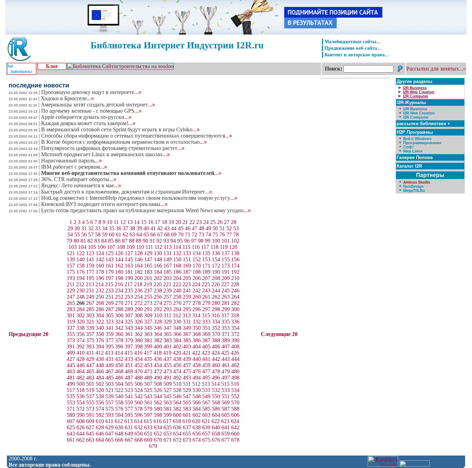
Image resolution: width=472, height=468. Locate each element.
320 (80, 322)
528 (177, 390)
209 (225, 278)
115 (186, 247)
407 (225, 346)
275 (167, 303)
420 (177, 353)
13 (130, 222)
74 (208, 234)
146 (138, 259)
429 (90, 359)
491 (167, 378)
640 (216, 427)
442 (216, 359)
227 (225, 284)
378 (119, 340)
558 (119, 402)
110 (140, 247)
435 (148, 359)
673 (187, 440)
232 (100, 290)
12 (123, 222)
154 (216, 259)
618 (177, 421)
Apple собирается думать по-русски (86, 117)
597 (148, 415)
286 (100, 309)
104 (82, 247)
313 (186, 315)
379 (129, 340)
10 (109, 222)
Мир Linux (413, 151)
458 (196, 365)
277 (187, 303)
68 (167, 234)
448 (100, 365)
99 (207, 241)
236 (138, 290)
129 (148, 253)
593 (109, 415)
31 (84, 228)
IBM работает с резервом (74, 167)
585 (206, 409)
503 (109, 384)
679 (153, 446)
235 (129, 290)
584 (196, 409)
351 (206, 328)
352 (216, 328)
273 (148, 303)
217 (128, 284)
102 (235, 241)
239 (167, 290)
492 (177, 378)
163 (129, 266)
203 (167, 278)
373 (71, 340)
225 (206, 284)
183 (148, 272)
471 (148, 371)
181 (129, 272)
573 (90, 409)
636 (177, 427)
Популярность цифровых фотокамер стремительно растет (113, 148)
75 (215, 234)
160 (100, 266)
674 (196, 440)
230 (80, 290)
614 (138, 421)
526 (158, 390)
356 (80, 334)
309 (148, 315)
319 (71, 322)
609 (90, 421)
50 (215, 228)
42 (160, 228)
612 (119, 421)
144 (119, 259)
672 (177, 440)
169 (187, 266)
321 (90, 322)
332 (196, 322)
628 (100, 427)
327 (148, 322)
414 (119, 353)
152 (196, 259)
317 (225, 315)
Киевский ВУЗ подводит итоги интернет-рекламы (104, 204)
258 (177, 297)
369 (206, 334)
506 (138, 384)
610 (100, 421)
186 (177, 272)
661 (71, 440)
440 (196, 359)
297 (206, 309)
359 (109, 334)
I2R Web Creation (419, 113)
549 (206, 396)
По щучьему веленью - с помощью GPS (91, 111)
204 (177, 278)
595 (129, 415)
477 (206, 371)
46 (187, 228)
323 (109, 322)
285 (90, 309)
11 (116, 222)
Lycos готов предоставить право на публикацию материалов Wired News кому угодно (146, 210)
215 (109, 284)
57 (91, 234)
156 (235, 259)
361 (129, 334)
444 (235, 359)
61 (118, 234)
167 (167, 266)
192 (235, 272)
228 (235, 284)
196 (100, 278)
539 (109, 396)
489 (148, 378)
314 (196, 315)
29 (70, 228)
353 (225, 328)
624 (235, 421)
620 (196, 421)
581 (167, 409)
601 (187, 415)
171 (206, 266)
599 (167, 415)
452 (138, 365)
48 (201, 228)
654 (177, 434)
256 (158, 297)
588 (235, 409)
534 (235, 390)
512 (196, 384)
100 (216, 241)
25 (213, 222)
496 (216, 378)
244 (216, 290)
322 (100, 322)
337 (71, 328)
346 (158, 328)
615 (148, 421)
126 (119, 253)
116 (196, 247)
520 (100, 390)
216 (119, 284)
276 (177, 303)
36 (118, 228)
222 (177, 284)
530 (196, 390)
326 (138, 322)
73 (201, 234)
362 (138, 334)
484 (100, 378)
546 (177, 396)
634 (158, 427)
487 (129, 378)
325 (129, 322)
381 (148, 340)
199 (129, 278)
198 (119, 278)
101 (225, 241)
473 (167, 371)
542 (138, 396)
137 (225, 253)
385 (187, 340)
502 (100, 384)
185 (167, 272)
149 (167, 259)
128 (138, 253)
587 (225, 409)
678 (235, 440)
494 (196, 378)
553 (71, 402)
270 (119, 303)
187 (187, 272)
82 (90, 241)
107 (111, 247)
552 (235, 396)
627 (90, 427)
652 (158, 434)
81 (83, 241)
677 (225, 440)
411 (90, 353)
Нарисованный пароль (71, 160)
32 (91, 228)
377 (109, 340)
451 (129, 365)
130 (158, 253)
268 (100, 303)
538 (100, 396)
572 (80, 409)
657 (206, 434)
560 (138, 402)
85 (111, 241)
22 (192, 222)
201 (148, 278)
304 (100, 315)
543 (148, 396)
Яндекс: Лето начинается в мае (81, 185)
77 (229, 234)
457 (187, 365)
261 (206, 297)
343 (129, 328)
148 (158, 259)
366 (177, 334)
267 (90, 303)
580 (158, 409)
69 (174, 234)
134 (196, 253)
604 (216, 415)
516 (235, 384)
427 (71, 359)
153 (206, 259)
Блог (52, 66)
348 (177, 328)
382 (158, 340)
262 (216, 297)
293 (167, 309)
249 (90, 297)
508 (158, 384)
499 (71, 384)
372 (235, 334)
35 (111, 228)
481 (71, 378)
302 (80, 315)
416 (138, 353)
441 (206, 359)
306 (119, 315)
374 (80, 340)
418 (157, 353)
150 (177, 259)
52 (229, 228)
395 (109, 346)
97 (194, 241)
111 (149, 247)
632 (138, 427)
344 (138, 328)
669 (148, 440)
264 (235, 297)
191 (225, 272)
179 (109, 272)
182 (138, 272)
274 (158, 303)
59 (104, 234)
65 (146, 234)
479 (225, 371)
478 (216, 371)
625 (71, 427)
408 (235, 346)
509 (167, 384)
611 (109, 421)
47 (194, 228)
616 (157, 421)
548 (196, 396)
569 (225, 402)
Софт (408, 147)
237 (148, 290)
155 (225, 259)
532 (216, 390)
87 (125, 241)
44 (174, 228)
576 (119, 409)
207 (206, 278)
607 (71, 421)
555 (90, 402)
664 (100, 440)
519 (90, 390)
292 (158, 309)
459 (206, 365)
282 (235, 303)
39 (139, 228)
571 (71, 409)
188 (196, 272)
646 (100, 434)
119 (224, 247)
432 (119, 359)
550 (216, 396)
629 (109, 427)
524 (138, 390)
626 (80, 427)
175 (71, 272)
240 (177, 290)
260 (196, 297)
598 (158, 415)
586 (216, 409)
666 (119, 440)
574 (100, 409)
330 (177, 322)
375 (90, 340)
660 (235, 434)
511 (187, 384)
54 (70, 234)
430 (100, 359)
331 (187, 322)
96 (187, 241)
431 (109, 359)
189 (206, 272)
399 (148, 346)
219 (148, 284)
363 (148, 334)
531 (206, 390)
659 (225, 434)
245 (225, 290)
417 (148, 353)
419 (167, 353)
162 (119, 266)
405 (206, 346)
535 (71, 396)
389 (225, 340)
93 (166, 241)
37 (125, 228)
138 (235, 253)
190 (216, 272)
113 (168, 247)
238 (158, 290)
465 (90, 371)
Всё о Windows (417, 139)
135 (206, 253)
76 (222, 234)
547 (187, 396)
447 (90, 365)
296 (196, 309)
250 (100, 297)
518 (80, 390)
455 (167, 365)
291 (148, 309)
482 (80, 378)
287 (109, 309)
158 (80, 266)
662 (80, 440)
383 (167, 340)
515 (225, 384)
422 (196, 353)
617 (167, 421)
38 (132, 228)
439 (187, 359)
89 (138, 241)
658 (216, 434)
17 (157, 222)
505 (129, 384)
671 (167, 440)
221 (167, 284)
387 (206, 340)
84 (104, 241)
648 (119, 434)
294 (177, 309)
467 (109, 371)
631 (129, 427)
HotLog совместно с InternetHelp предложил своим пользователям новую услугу (139, 198)
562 (158, 402)
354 (235, 328)
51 (222, 228)
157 (71, 266)
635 (167, 427)
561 (148, 402)
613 (128, 421)
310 (158, 315)
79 (69, 241)
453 (148, 365)
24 (206, 222)
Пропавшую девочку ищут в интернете (91, 92)
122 (80, 253)
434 (138, 359)
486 (119, 378)
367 (187, 334)
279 (206, 303)
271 (129, 303)
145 (129, 259)
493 (187, 378)
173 (225, 266)
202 (158, 278)
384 (177, 340)
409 (71, 353)
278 (196, 303)
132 (177, 253)
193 (71, 278)
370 (216, 334)
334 (216, 322)
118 (214, 247)
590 (80, 415)
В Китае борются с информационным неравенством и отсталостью (124, 142)
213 (90, 284)
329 (167, 322)
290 (138, 309)
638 (196, 427)
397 (129, 346)
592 (100, 415)
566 (196, 402)
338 (80, 328)
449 (109, 365)
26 (220, 222)
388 (216, 340)
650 (138, 434)
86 (118, 241)
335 (225, 322)
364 (158, 334)
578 (138, 409)
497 (225, 378)
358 (100, 334)
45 (180, 228)
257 (167, 297)
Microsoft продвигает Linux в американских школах (105, 154)
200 (138, 278)
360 (119, 334)
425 (225, 353)
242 (196, 290)
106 (101, 247)
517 (71, 390)
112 (158, 247)
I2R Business (415, 109)
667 (129, 440)
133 (187, 253)
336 (235, 322)
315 (206, 315)
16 (150, 222)
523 (129, 390)
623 (225, 421)
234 (119, 290)
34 (104, 228)
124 (100, 253)
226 (215, 284)
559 (129, 402)
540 (119, 396)
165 (148, 266)
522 (119, 390)
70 (180, 234)
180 (119, 272)
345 (148, 328)
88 (131, 241)
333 (206, 322)
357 (90, 334)
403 (187, 346)
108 (121, 247)
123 (90, 253)
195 (90, 278)
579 (148, 409)
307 (129, 315)
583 (187, 409)
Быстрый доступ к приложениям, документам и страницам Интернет (126, 192)
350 (196, 328)
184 (158, 272)
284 (80, 309)
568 (216, 402)
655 (187, 434)
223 (186, 284)
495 (206, 378)
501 (90, 384)
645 (90, 434)
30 (77, 228)
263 (225, 297)
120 (233, 247)
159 (90, 266)
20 (178, 222)
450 (119, 365)
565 (187, 402)
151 (187, 259)
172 (216, 266)
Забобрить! (21, 71)
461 (225, 365)
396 (119, 346)
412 (99, 353)
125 (109, 253)
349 (187, 328)
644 (80, 434)
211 (71, 284)
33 (98, 228)
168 (177, 266)
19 (171, 222)
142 (100, 259)
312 (177, 315)
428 (80, 359)
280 (216, 303)
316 (215, 315)
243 (206, 290)
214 (99, 284)
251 (109, 297)
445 (71, 365)
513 (206, 384)
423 (206, 353)
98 (201, 241)
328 (158, 322)
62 (125, 234)
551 (225, 396)
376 (100, 340)
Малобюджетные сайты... (352, 41)
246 (235, 290)
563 (167, 402)
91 (152, 241)
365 (167, 334)
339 (90, 328)
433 (129, 359)
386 (196, 340)
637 (187, 427)
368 (196, 334)
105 (92, 247)
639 (206, 427)
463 (71, 371)
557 (109, 402)
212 (80, 284)
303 (90, 315)
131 (167, 253)
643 (71, 434)
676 (216, 440)
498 (235, 378)
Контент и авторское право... (356, 54)
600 (177, 415)
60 (111, 234)
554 (80, 402)
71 (187, 234)
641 (225, 427)
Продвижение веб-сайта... (352, 48)
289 (129, 309)
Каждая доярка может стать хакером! (88, 123)
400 (158, 346)
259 (187, 297)
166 (158, 266)
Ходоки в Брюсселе (67, 98)
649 (129, 434)
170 (196, 266)
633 (148, 427)
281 (225, 303)
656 (196, 434)
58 (98, 234)
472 (158, 371)
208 (216, 278)
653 (167, 434)
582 (177, 409)
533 (225, 390)
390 (235, 340)
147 (148, 259)
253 (129, 297)
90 (145, 241)
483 (90, 378)
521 (109, 390)
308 (138, 315)
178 (100, 272)
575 (109, 409)
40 (146, 228)
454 (158, 365)
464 (80, 371)
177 (90, 272)
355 (71, 334)
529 (187, 390)
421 (186, 353)
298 (216, 309)
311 (167, 315)
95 (180, 241)
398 (138, 346)
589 (71, 415)
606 (235, 415)
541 (129, 396)
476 (196, 371)
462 (235, 365)
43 (167, 228)
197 (109, 278)
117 (205, 247)
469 (129, 371)
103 (72, 247)
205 (187, 278)
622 (215, 421)
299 (225, 309)
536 (80, 396)
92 (159, 241)
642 (235, 427)
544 (158, 396)
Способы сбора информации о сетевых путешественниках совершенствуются (136, 136)
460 (216, 365)
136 (216, 253)
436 (158, 359)
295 (187, 309)
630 (119, 427)
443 (225, 359)
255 (148, 297)
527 (167, 390)
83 (97, 241)
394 (100, 346)
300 (235, 309)
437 (167, 359)
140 (80, 259)
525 (148, 390)
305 (109, 315)
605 (225, 415)
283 (71, 309)
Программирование (422, 143)
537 (90, 396)
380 (138, 340)
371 (225, 334)
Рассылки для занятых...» (436, 69)
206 (196, 278)
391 (71, 346)
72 (194, 234)
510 (177, 384)
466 (100, 371)
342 (119, 328)
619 (186, 421)
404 (196, 346)
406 (216, 346)
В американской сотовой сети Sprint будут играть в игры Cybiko (120, 129)
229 (71, 290)
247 (71, 297)
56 (84, 234)
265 (71, 303)
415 (128, 353)
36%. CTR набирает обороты (78, 179)
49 (208, 228)
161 (109, 266)
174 (235, 266)
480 (235, 371)
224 (196, 284)
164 (138, 266)
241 (187, 290)
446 (80, 365)
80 (76, 241)
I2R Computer (415, 117)
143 (109, 259)
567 (206, 402)
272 (138, 303)
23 (199, 222)
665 (109, 440)
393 (90, 346)
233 (109, 290)
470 (138, 371)
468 (119, 371)
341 (109, 328)
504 (119, 384)
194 (80, 278)
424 (215, 353)
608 (80, 421)
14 (137, 222)
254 (138, 297)
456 (177, 365)
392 (80, 346)
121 (71, 253)
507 (148, 384)
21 (185, 222)
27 (226, 222)
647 (109, 434)
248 (80, 297)
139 (71, 259)
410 (80, 353)
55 (77, 234)
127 (129, 253)
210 (235, 278)
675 (206, 440)
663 (90, 440)
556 (100, 402)
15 (144, 222)
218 (138, 284)
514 (215, 384)
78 (236, 234)
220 (157, 284)
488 (138, 378)
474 (177, 371)
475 (187, 371)
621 (206, 421)
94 (173, 241)
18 (164, 222)
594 (119, 415)
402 (177, 346)
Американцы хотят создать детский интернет (98, 104)
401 (167, 346)
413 (109, 353)
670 (158, 440)
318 (235, 315)
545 (167, 396)
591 (90, 415)
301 (71, 315)
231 (90, 290)
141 (90, 259)
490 (158, 378)
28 (233, 222)
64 (139, 234)
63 (132, 234)
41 (153, 228)
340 (100, 328)
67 (160, 234)
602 (196, 415)
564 (177, 402)
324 (119, 322)
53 (236, 228)
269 (109, 303)
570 (235, 402)
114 (177, 247)
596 (138, 415)
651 (148, 434)
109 (130, 247)
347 (167, 328)
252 (119, 297)
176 (80, 272)
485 (109, 378)
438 (177, 359)
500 (80, 384)
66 (153, 234)
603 (206, 415)
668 (138, 440)
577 (129, 409)
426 (235, 353)
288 (119, 309)
